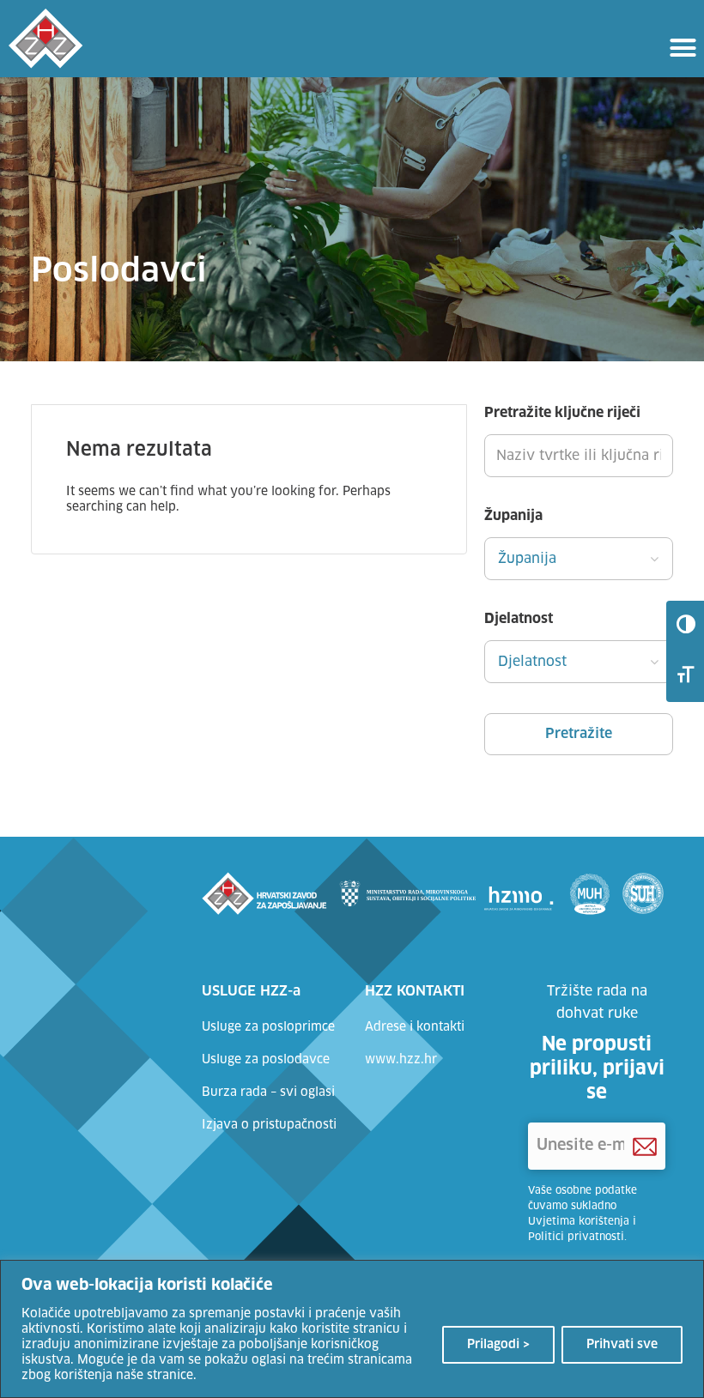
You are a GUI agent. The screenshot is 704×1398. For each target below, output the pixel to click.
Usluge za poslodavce (266, 1060)
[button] (682, 47)
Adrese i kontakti (414, 1027)
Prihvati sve (622, 1345)
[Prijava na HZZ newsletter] (645, 1146)
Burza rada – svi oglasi (268, 1092)
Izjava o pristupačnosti (269, 1125)
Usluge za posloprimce (268, 1027)
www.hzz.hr (401, 1060)
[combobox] (578, 558)
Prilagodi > (498, 1345)
